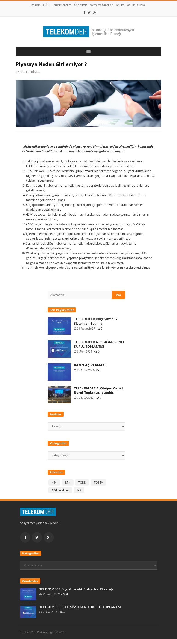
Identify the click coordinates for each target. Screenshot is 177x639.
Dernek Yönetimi (61, 5)
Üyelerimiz (80, 5)
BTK (67, 482)
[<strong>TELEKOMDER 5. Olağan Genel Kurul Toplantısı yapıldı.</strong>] (59, 394)
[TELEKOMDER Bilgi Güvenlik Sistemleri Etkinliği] (59, 326)
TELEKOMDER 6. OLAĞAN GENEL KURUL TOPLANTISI (99, 344)
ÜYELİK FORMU (136, 5)
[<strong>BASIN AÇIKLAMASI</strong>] (59, 372)
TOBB (82, 482)
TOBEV (98, 482)
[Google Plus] (94, 12)
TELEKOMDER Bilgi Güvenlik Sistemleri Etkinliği (95, 321)
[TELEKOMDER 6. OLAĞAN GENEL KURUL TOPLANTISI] (59, 349)
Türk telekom (60, 490)
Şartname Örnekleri (101, 5)
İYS (79, 490)
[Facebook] (84, 12)
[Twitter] (89, 12)
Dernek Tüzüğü (40, 5)
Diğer (35, 72)
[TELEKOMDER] (88, 31)
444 (54, 482)
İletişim (120, 5)
